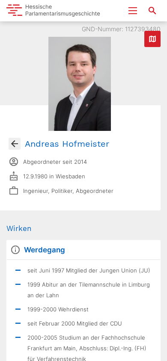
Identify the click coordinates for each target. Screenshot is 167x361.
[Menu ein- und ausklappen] (133, 11)
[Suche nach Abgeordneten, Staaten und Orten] (152, 11)
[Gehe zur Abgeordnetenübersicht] (15, 144)
